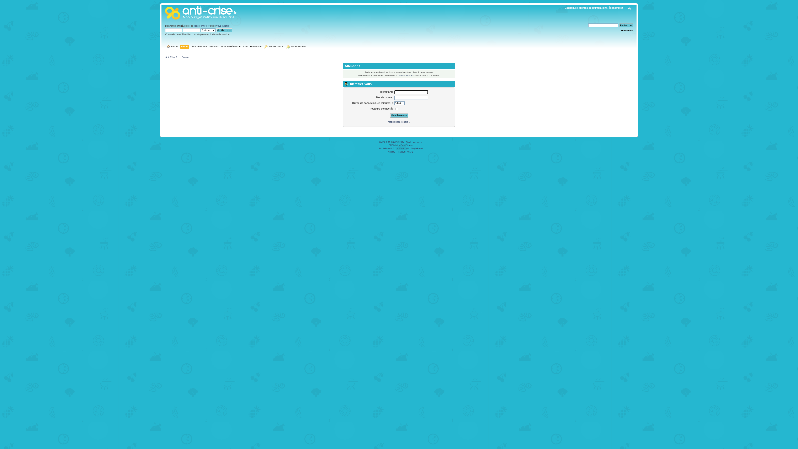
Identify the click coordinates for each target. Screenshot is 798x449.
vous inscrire (222, 26)
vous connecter (201, 26)
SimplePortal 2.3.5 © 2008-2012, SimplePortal (400, 148)
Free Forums (406, 145)
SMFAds (393, 145)
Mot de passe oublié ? (399, 122)
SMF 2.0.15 (384, 142)
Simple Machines (414, 142)
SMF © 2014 (398, 142)
